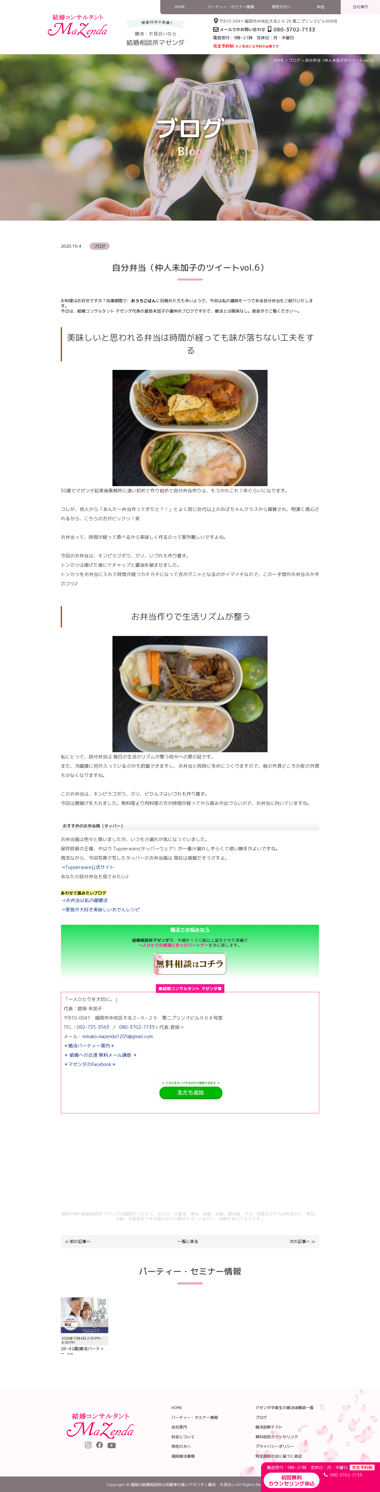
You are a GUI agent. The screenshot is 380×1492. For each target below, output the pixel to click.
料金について (183, 1437)
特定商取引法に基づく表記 (278, 1456)
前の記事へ (80, 1241)
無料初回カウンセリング (276, 1437)
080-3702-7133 (137, 1027)
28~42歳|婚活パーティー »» (82, 1346)
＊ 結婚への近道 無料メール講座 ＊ (100, 1055)
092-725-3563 (93, 1027)
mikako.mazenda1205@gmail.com (117, 1036)
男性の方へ (181, 1446)
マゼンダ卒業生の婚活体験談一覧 (284, 1407)
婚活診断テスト (269, 1427)
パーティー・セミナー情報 (194, 1417)
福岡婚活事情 (183, 1456)
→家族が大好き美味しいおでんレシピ (100, 909)
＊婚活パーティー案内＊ (89, 1046)
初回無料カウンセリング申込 (291, 1480)
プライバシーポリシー (274, 1446)
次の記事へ (300, 1241)
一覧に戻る (188, 1241)
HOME (279, 60)
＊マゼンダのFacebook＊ (90, 1064)
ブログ (294, 60)
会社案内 (179, 1427)
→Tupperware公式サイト (87, 867)
